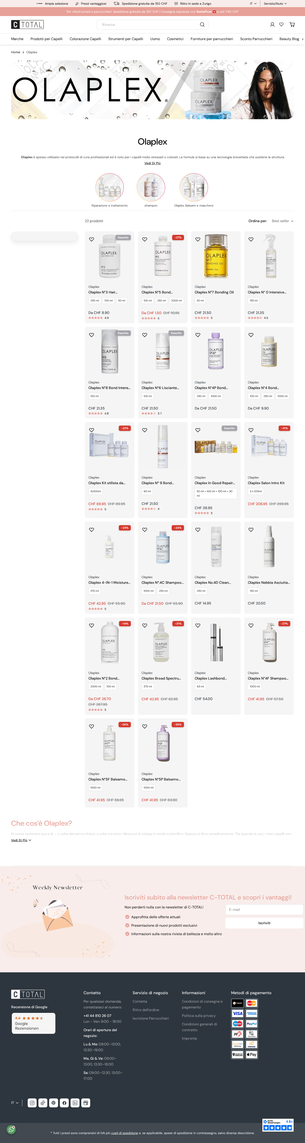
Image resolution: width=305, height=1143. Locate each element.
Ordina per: (258, 221)
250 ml (94, 300)
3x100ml (95, 491)
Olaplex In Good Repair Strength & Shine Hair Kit (215, 483)
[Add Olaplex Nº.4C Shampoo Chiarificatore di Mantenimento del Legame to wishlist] (144, 528)
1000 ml (216, 396)
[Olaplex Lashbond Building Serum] (216, 642)
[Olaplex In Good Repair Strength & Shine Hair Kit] (216, 446)
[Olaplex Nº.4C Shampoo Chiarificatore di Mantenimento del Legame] (163, 546)
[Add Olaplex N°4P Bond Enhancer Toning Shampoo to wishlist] (197, 333)
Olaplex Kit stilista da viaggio (105, 483)
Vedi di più (152, 163)
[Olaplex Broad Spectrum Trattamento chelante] (163, 642)
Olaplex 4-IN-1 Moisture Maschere (108, 582)
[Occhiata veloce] (128, 241)
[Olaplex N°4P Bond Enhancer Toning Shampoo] (216, 351)
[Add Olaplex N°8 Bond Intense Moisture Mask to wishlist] (91, 333)
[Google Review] (33, 1015)
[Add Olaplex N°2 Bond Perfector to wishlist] (91, 624)
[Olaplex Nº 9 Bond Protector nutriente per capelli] (163, 446)
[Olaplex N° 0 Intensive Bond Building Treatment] (269, 256)
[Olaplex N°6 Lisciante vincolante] (163, 351)
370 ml (94, 591)
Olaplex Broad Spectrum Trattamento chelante (162, 678)
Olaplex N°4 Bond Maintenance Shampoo (267, 388)
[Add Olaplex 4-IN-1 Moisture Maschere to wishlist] (91, 528)
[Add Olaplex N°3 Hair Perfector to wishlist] (91, 238)
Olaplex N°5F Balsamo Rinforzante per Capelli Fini (107, 779)
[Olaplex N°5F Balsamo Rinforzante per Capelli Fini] (109, 743)
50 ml (121, 300)
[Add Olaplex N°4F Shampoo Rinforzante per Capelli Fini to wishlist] (251, 624)
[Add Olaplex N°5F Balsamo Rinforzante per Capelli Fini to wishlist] (91, 725)
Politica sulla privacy (199, 1015)
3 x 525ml (256, 491)
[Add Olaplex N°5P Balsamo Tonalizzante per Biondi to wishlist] (144, 725)
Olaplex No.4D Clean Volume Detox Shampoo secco (215, 582)
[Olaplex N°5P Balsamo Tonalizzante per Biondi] (163, 743)
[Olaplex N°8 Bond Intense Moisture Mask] (109, 351)
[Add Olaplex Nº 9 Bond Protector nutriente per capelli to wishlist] (144, 428)
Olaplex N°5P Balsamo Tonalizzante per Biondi (161, 779)
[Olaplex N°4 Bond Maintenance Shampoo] (269, 351)
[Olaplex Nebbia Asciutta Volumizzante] (269, 546)
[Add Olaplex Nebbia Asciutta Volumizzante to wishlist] (251, 528)
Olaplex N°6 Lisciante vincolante (159, 388)
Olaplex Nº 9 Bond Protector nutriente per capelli (161, 483)
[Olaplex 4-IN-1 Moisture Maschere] (109, 546)
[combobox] (152, 25)
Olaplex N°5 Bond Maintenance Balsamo (160, 292)
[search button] (202, 24)
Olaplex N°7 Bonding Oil (214, 292)
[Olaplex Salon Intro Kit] (269, 446)
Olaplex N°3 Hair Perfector (101, 292)
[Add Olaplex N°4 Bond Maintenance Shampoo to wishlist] (251, 333)
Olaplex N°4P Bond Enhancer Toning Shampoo (210, 388)
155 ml (254, 300)
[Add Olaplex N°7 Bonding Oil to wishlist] (197, 238)
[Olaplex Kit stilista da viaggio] (109, 446)
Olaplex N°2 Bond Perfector (102, 678)
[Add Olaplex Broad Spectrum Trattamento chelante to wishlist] (144, 624)
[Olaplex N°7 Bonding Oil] (216, 256)
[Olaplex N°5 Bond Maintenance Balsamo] (163, 256)
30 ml (200, 300)
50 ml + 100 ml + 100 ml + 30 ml (214, 494)
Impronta (189, 1038)
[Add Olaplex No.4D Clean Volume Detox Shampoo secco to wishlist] (197, 528)
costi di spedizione (124, 1133)
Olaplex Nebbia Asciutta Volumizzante (268, 582)
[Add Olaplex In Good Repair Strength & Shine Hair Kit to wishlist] (197, 428)
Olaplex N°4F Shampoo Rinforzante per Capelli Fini (267, 678)
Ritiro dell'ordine (146, 1010)
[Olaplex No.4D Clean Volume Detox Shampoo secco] (216, 546)
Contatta (140, 1001)
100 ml (108, 300)
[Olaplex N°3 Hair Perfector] (109, 256)
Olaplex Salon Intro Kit (266, 483)
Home (15, 52)
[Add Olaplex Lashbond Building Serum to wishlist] (197, 624)
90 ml (147, 491)
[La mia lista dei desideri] (281, 24)
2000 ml (176, 300)
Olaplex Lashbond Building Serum (210, 678)
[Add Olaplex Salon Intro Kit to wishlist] (251, 428)
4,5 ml (200, 686)
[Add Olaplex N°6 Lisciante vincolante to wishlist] (144, 333)
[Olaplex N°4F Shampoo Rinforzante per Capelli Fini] (269, 642)
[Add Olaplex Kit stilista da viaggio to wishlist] (91, 428)
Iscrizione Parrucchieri (151, 1018)
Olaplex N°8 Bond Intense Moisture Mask (109, 388)
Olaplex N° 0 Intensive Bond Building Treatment (268, 292)
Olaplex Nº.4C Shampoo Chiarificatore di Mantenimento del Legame (162, 582)
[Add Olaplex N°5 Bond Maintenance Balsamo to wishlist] (144, 238)
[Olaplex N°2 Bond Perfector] (109, 642)
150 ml (254, 591)
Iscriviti (264, 923)
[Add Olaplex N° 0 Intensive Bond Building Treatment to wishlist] (251, 238)
